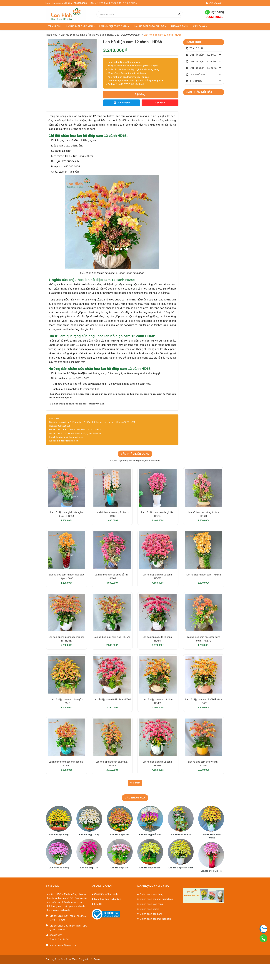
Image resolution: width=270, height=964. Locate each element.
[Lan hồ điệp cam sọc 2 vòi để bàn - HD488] (203, 675)
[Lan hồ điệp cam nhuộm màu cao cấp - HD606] (66, 550)
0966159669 (80, 3)
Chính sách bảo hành (151, 913)
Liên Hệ (98, 904)
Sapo (97, 959)
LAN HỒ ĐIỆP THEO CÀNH (113, 26)
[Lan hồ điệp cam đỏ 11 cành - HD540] (158, 612)
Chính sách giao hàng (151, 904)
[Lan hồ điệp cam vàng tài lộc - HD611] (203, 488)
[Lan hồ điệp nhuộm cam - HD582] (203, 550)
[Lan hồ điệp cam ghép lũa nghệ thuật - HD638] (66, 488)
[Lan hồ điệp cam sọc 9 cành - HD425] (203, 737)
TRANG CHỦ (54, 26)
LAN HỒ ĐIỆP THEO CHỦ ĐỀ (149, 26)
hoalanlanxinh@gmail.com (63, 945)
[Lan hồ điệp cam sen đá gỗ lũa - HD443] (112, 737)
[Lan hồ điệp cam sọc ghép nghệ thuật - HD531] (203, 612)
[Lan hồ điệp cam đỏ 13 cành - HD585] (158, 550)
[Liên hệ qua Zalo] (263, 929)
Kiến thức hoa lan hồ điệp (107, 899)
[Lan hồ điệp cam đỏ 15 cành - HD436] (158, 737)
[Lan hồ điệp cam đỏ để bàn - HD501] (112, 675)
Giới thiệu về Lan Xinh (106, 894)
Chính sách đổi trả (149, 909)
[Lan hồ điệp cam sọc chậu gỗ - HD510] (66, 675)
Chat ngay (124, 102)
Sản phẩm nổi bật (199, 92)
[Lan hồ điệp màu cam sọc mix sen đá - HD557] (66, 612)
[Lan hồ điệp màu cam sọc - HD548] (112, 612)
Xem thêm (135, 782)
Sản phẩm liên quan (135, 454)
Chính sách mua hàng (151, 894)
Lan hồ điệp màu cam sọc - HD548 (112, 637)
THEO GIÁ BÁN (179, 26)
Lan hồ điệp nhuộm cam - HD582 (203, 574)
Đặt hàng (215, 14)
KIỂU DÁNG (199, 26)
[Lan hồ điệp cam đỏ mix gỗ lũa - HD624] (158, 488)
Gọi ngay (160, 102)
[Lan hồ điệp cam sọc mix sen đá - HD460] (66, 737)
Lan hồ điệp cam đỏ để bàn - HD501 (112, 699)
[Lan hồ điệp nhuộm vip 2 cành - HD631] (112, 488)
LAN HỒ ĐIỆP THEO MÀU (79, 26)
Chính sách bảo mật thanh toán (156, 899)
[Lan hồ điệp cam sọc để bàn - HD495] (158, 675)
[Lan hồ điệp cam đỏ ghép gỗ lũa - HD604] (112, 550)
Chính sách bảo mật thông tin (155, 918)
